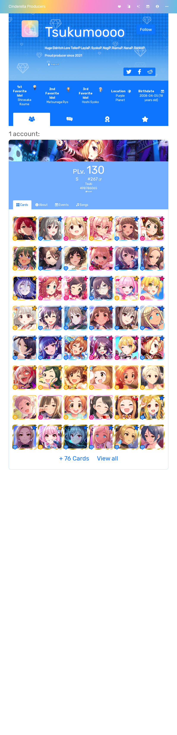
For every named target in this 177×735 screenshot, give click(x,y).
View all (88, 458)
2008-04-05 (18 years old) (150, 95)
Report (54, 64)
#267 (93, 179)
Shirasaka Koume (22, 95)
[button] (157, 6)
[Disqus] (88, 543)
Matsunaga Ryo (56, 95)
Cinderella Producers (27, 6)
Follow (146, 29)
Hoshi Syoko (89, 95)
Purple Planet (118, 95)
